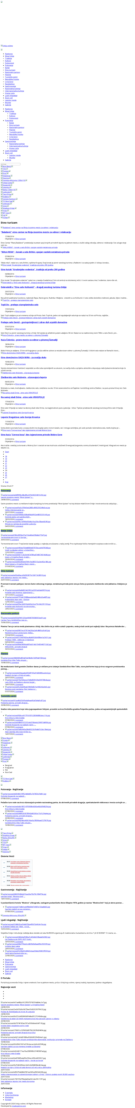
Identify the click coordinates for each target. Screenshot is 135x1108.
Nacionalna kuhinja (17, 144)
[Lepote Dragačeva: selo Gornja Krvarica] (17, 412)
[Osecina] (6, 178)
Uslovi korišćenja (12, 1095)
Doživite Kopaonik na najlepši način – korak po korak (22, 1060)
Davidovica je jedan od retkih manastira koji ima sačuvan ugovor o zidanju (30, 1018)
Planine (12, 130)
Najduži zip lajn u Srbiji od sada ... (18, 675)
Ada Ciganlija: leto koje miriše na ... (18, 732)
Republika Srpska (16, 134)
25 (6, 473)
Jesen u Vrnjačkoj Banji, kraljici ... (17, 557)
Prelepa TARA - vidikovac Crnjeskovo (19, 640)
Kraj (6, 482)
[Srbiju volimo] (7, 46)
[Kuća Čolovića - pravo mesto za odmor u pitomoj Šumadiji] (24, 335)
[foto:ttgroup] (27, 265)
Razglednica (14, 139)
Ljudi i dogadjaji (11, 151)
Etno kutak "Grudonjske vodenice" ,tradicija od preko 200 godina (33, 269)
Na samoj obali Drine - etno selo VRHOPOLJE (23, 397)
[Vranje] (5, 217)
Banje (11, 123)
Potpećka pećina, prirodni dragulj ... (15, 703)
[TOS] (4, 169)
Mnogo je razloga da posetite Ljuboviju (20, 524)
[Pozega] (6, 171)
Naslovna (9, 109)
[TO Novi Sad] (7, 201)
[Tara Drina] (7, 194)
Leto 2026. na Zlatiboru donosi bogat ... (20, 682)
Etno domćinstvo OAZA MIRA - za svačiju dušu (23, 357)
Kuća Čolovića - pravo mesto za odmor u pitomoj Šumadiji (29, 339)
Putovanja (9, 120)
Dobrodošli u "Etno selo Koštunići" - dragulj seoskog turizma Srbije (34, 287)
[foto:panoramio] (19, 393)
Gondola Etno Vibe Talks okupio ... (14, 660)
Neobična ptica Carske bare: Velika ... (19, 633)
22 (6, 466)
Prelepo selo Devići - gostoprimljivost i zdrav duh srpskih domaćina (34, 322)
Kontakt (8, 1099)
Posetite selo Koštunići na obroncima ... (20, 606)
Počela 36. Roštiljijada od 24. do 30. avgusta (18, 1012)
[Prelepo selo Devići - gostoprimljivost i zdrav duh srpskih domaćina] (28, 318)
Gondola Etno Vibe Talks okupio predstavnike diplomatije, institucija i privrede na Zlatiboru (37, 1039)
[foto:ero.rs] (20, 373)
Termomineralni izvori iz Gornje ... (14, 537)
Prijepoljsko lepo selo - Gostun (17, 599)
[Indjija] (5, 849)
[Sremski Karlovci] (9, 199)
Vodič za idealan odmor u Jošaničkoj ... (20, 550)
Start (7, 452)
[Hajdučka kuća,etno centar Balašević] (29, 227)
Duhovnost (13, 118)
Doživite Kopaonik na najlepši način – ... (20, 725)
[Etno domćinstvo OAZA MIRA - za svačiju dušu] (20, 353)
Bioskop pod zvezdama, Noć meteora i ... (21, 689)
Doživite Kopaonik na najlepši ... (13, 796)
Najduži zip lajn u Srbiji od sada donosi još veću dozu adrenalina (26, 1067)
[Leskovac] (6, 203)
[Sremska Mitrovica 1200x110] (14, 180)
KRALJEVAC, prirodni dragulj (16, 647)
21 (6, 463)
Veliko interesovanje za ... (15, 510)
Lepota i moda (15, 155)
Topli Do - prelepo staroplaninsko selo (19, 304)
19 (6, 459)
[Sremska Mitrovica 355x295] (13, 915)
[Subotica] (6, 187)
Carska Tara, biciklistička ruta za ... (14, 620)
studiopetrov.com (19, 1106)
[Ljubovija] (6, 192)
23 (6, 468)
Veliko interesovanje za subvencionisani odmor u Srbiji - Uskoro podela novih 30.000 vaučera (37, 1074)
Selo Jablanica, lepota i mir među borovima (17, 1081)
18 (6, 456)
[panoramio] (17, 300)
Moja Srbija (9, 111)
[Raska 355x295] (8, 838)
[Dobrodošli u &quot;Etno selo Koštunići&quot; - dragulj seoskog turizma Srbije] (28, 282)
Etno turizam (14, 125)
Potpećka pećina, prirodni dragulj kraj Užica (18, 1032)
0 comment (14, 499)
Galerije (8, 160)
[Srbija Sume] (7, 183)
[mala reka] (29, 247)
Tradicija (12, 113)
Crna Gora (13, 137)
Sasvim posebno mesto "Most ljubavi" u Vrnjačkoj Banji (22, 1005)
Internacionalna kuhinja (18, 146)
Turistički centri (15, 132)
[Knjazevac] (6, 176)
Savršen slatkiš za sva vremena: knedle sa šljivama (20, 1046)
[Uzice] (5, 206)
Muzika (12, 158)
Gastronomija (10, 141)
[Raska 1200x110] (9, 190)
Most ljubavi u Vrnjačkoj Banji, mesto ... (20, 564)
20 (6, 461)
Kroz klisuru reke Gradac (15, 718)
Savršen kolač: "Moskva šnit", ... (13, 896)
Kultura (12, 116)
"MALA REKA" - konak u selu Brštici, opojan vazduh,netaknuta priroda (35, 252)
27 (6, 477)
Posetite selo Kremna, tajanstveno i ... (19, 592)
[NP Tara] (6, 213)
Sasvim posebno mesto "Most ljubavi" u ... (17, 497)
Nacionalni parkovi (16, 127)
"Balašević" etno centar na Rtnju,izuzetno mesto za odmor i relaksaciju (36, 232)
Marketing (9, 1097)
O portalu (9, 1093)
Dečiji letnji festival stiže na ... (16, 953)
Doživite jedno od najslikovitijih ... (18, 517)
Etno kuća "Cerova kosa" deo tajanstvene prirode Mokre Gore (31, 434)
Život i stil (9, 153)
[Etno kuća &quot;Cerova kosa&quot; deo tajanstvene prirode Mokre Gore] (26, 430)
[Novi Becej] (7, 166)
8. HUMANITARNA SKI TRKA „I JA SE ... (15, 927)
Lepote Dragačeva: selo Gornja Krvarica (20, 417)
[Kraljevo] (6, 196)
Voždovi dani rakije (12, 946)
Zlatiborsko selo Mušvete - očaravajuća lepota (24, 377)
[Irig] (4, 215)
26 (6, 475)
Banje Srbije (7, 530)
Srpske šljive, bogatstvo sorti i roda (15, 1025)
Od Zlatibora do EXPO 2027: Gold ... (18, 939)
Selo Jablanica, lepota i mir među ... (14, 577)
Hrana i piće (14, 148)
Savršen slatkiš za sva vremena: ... (18, 909)
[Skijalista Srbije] (9, 208)
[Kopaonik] (6, 185)
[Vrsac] (5, 210)
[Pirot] (5, 173)
